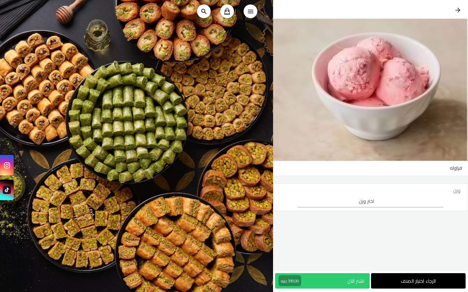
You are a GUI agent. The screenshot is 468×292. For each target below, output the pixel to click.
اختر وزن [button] (366, 201)
